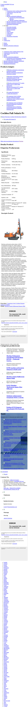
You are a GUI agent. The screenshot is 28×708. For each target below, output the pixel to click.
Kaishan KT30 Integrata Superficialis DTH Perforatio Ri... (15, 408)
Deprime (21, 141)
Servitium (9, 35)
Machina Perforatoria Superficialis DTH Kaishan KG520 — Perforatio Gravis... (15, 358)
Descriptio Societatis (11, 27)
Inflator (8, 15)
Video (5, 37)
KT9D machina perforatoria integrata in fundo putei (15, 368)
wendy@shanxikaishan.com (10, 507)
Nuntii (5, 39)
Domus (5, 8)
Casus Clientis (10, 32)
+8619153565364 (8, 518)
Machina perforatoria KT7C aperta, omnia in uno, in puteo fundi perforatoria (15, 88)
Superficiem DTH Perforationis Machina (16, 58)
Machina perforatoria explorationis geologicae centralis (15, 73)
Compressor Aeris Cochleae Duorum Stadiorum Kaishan (15, 99)
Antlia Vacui (9, 13)
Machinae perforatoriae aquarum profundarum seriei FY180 (14, 80)
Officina (8, 31)
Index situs (6, 488)
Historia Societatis (11, 29)
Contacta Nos (7, 40)
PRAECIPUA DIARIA (15, 488)
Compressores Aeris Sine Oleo (14, 12)
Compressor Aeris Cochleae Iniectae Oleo (16, 11)
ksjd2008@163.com (19, 481)
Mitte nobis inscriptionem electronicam (10, 141)
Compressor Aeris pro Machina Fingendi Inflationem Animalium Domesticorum (14, 108)
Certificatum (9, 33)
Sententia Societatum (11, 28)
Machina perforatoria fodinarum (14, 16)
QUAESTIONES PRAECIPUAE (11, 489)
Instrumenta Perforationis (12, 24)
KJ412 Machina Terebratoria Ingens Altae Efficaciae (14, 387)
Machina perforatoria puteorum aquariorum (17, 21)
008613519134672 (14, 480)
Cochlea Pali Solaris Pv (12, 93)
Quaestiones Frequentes (12, 36)
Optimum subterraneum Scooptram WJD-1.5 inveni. (15, 396)
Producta (6, 9)
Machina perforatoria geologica (14, 23)
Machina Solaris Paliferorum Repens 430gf (15, 306)
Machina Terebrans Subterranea (17, 20)
